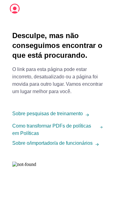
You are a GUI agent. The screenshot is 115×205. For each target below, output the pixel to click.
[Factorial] (15, 9)
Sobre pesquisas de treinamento (47, 113)
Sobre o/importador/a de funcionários (52, 143)
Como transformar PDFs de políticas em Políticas (51, 129)
